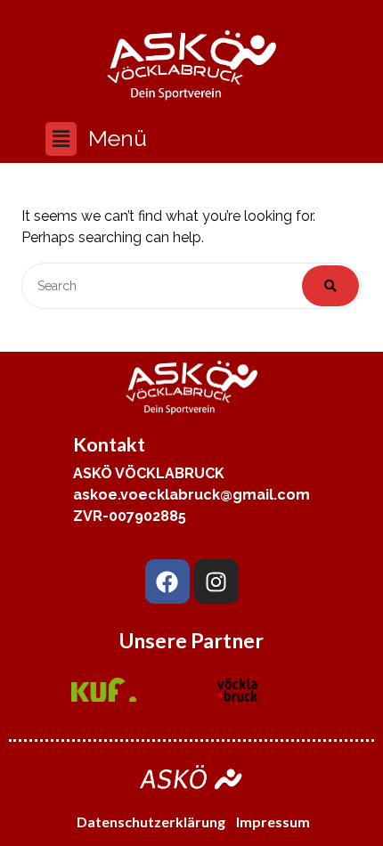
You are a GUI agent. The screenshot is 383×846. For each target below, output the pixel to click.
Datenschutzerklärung (151, 821)
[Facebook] (167, 581)
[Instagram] (216, 581)
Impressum (274, 821)
